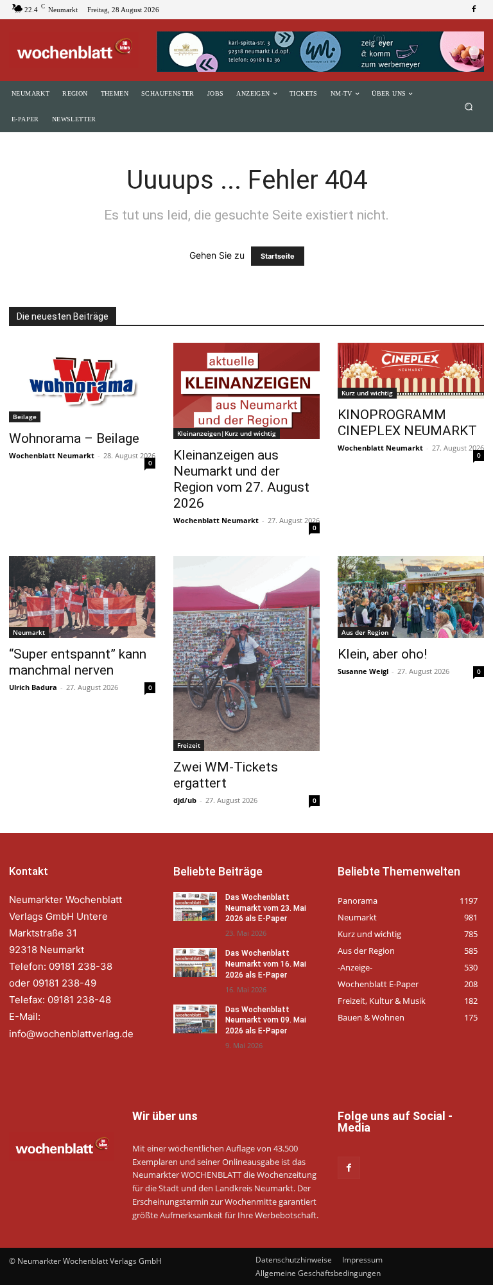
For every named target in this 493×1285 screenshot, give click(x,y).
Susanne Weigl (363, 671)
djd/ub (184, 800)
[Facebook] (473, 9)
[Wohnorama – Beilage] (82, 382)
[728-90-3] (320, 51)
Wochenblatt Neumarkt (51, 455)
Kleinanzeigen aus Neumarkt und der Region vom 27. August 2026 (241, 479)
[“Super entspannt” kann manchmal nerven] (82, 597)
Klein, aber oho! (382, 654)
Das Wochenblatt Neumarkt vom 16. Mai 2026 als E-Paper (265, 964)
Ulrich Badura (33, 687)
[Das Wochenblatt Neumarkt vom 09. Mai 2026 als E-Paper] (195, 1019)
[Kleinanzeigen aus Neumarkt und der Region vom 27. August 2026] (246, 391)
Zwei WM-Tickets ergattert (225, 775)
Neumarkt (29, 632)
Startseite (278, 256)
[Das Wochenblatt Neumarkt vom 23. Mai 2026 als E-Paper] (195, 906)
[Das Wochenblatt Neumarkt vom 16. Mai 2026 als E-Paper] (195, 962)
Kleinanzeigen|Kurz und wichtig (226, 433)
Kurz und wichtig (367, 392)
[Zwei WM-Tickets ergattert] (246, 653)
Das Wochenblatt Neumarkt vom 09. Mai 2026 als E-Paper (265, 1020)
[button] (468, 106)
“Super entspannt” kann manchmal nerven (77, 662)
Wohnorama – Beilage (74, 438)
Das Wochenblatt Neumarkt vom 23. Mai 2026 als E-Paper (265, 908)
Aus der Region (365, 632)
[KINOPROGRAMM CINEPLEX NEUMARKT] (411, 371)
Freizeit (188, 745)
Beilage (25, 416)
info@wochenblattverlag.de (71, 1034)
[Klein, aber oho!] (411, 597)
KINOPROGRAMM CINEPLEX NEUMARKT (407, 422)
